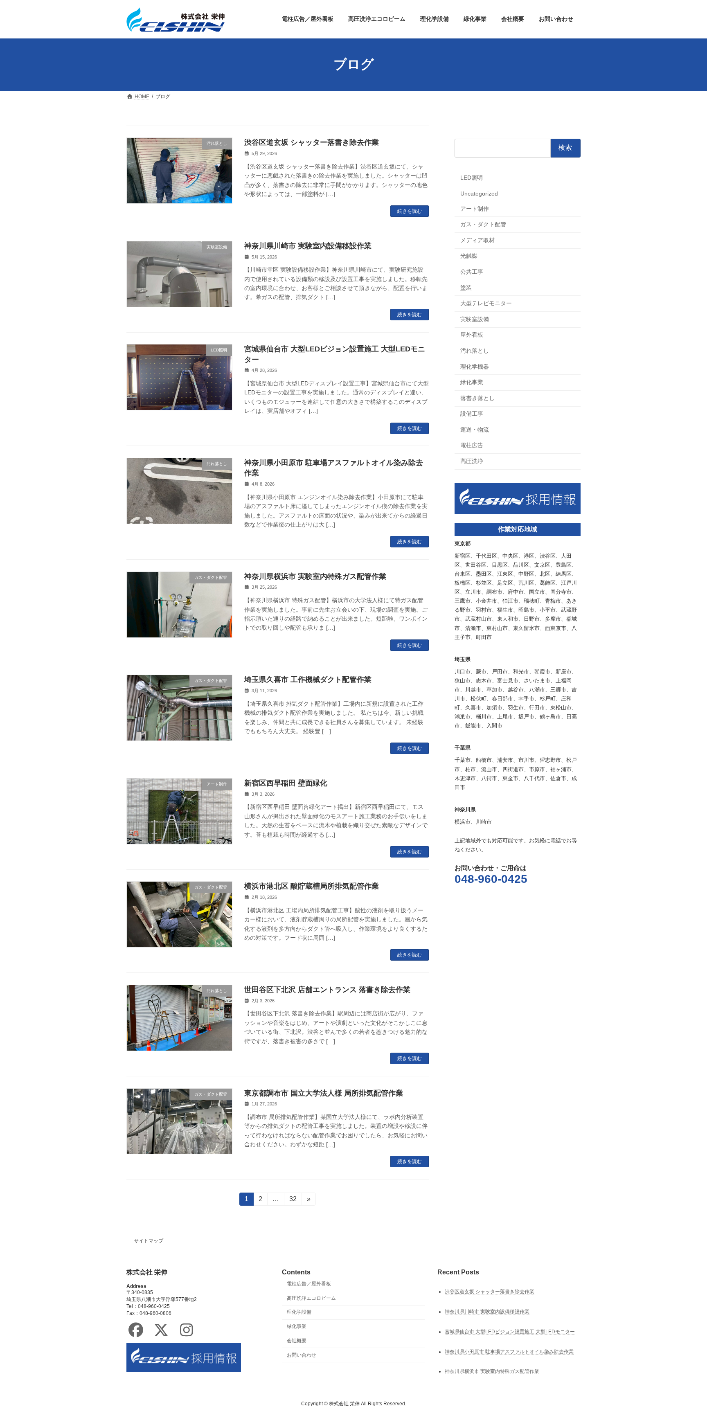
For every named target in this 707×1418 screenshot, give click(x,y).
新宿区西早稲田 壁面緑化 (285, 783)
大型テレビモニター (486, 303)
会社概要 (296, 1341)
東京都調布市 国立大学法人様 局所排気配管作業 (323, 1093)
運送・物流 (474, 429)
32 (293, 1200)
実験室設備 (474, 318)
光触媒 (468, 255)
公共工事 (471, 271)
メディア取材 (477, 239)
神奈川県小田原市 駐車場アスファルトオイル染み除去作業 (509, 1352)
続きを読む (409, 211)
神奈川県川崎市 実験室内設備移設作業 (308, 246)
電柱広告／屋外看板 (309, 1284)
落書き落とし (477, 397)
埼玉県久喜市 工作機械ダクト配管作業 (308, 679)
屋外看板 (471, 334)
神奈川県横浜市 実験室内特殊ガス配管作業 (315, 576)
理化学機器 (474, 366)
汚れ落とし (474, 350)
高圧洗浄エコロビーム (311, 1298)
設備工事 (471, 413)
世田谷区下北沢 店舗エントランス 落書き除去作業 (327, 990)
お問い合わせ (301, 1355)
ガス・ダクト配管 (483, 224)
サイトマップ (148, 1241)
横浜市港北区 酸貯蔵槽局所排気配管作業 (311, 886)
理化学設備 (299, 1312)
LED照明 (471, 177)
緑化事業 (471, 382)
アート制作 (474, 208)
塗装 (466, 287)
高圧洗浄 (471, 461)
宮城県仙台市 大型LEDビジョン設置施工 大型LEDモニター (510, 1332)
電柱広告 (471, 445)
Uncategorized (479, 193)
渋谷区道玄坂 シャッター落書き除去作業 (311, 142)
